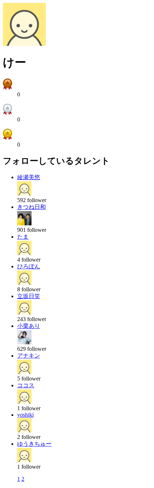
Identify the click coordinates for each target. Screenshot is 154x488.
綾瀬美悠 (28, 177)
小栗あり (28, 326)
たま (23, 237)
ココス (25, 385)
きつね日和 (31, 207)
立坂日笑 (28, 296)
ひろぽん (28, 266)
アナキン (28, 356)
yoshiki (25, 415)
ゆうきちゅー (34, 444)
